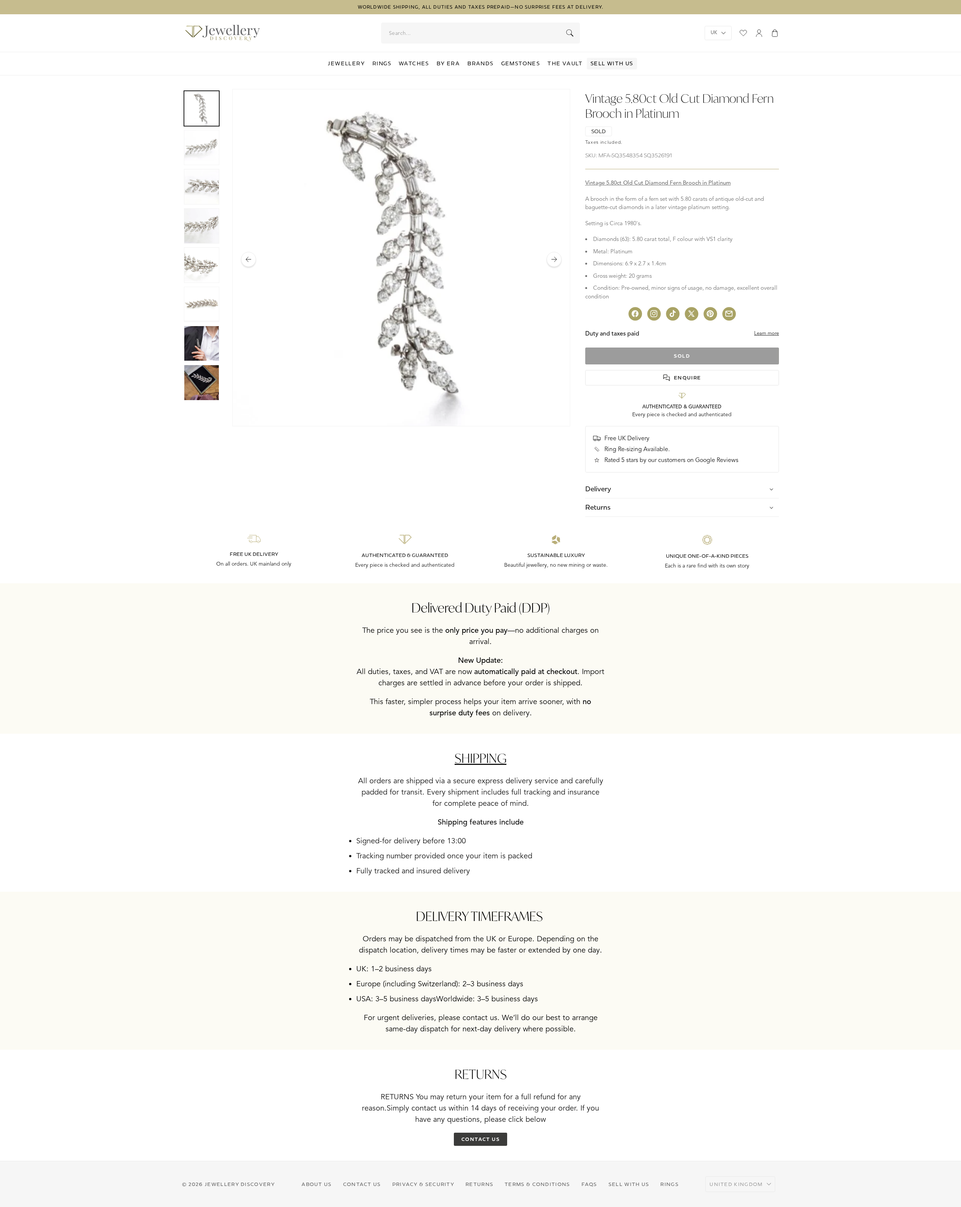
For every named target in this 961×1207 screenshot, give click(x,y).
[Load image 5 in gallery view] (201, 265)
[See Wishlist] (743, 33)
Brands (480, 63)
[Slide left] (248, 259)
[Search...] (570, 33)
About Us (316, 1184)
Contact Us (362, 1184)
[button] (775, 33)
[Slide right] (554, 259)
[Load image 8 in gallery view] (201, 382)
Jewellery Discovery (240, 1184)
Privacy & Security (423, 1184)
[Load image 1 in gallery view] (201, 108)
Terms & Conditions (537, 1184)
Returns (479, 1184)
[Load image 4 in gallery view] (201, 226)
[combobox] (480, 33)
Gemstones (520, 63)
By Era (448, 63)
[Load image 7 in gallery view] (201, 343)
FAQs (589, 1184)
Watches (414, 63)
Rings (381, 63)
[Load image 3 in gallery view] (201, 186)
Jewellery (346, 63)
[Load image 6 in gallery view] (201, 304)
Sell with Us (611, 63)
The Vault (565, 63)
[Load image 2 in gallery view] (201, 147)
